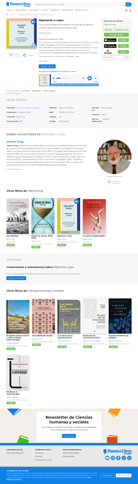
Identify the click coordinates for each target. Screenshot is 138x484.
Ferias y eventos (81, 10)
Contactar (38, 456)
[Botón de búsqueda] (129, 4)
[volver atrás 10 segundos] (83, 78)
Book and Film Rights (71, 453)
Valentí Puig (15, 141)
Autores (44, 10)
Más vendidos (21, 10)
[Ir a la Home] (7, 14)
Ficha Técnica (13, 91)
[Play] (33, 21)
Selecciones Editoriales (15, 453)
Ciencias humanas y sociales (27, 108)
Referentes (21, 117)
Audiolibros (54, 10)
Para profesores (68, 456)
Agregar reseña (47, 66)
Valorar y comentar (16, 278)
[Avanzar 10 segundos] (95, 78)
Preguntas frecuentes (43, 460)
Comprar (123, 40)
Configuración (107, 475)
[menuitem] (9, 11)
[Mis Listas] (126, 10)
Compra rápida (116, 35)
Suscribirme (69, 436)
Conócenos (39, 453)
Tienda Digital (67, 10)
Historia (86, 242)
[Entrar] (130, 10)
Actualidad (10, 242)
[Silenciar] (54, 78)
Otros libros (49, 91)
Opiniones (36, 91)
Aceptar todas (123, 475)
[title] (118, 451)
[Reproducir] (89, 78)
